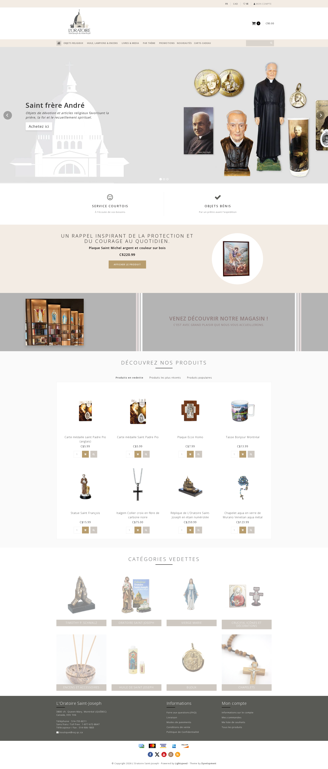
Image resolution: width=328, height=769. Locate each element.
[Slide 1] (160, 179)
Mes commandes (231, 717)
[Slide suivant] (320, 115)
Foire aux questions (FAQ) (181, 712)
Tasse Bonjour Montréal (242, 437)
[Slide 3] (167, 179)
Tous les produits (232, 727)
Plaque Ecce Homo (190, 437)
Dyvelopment (208, 763)
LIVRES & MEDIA (130, 43)
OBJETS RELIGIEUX (73, 43)
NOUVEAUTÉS (184, 43)
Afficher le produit (127, 264)
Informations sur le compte (238, 712)
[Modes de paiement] (141, 746)
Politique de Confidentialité (183, 731)
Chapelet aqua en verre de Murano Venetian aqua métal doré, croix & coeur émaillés (243, 517)
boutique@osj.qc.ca (71, 732)
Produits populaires (199, 377)
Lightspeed (181, 763)
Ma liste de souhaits (233, 722)
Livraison (172, 717)
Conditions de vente (178, 727)
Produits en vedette (129, 377)
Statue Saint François (85, 513)
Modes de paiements (179, 722)
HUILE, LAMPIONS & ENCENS (102, 43)
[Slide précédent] (7, 115)
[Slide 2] (164, 179)
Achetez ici (39, 126)
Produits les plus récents (165, 377)
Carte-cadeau (202, 43)
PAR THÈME (149, 43)
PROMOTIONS (167, 43)
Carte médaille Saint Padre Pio (138, 437)
